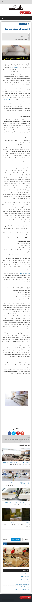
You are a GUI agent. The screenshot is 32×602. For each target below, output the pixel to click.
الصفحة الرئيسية (15, 539)
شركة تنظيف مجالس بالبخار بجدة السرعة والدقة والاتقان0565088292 (16, 462)
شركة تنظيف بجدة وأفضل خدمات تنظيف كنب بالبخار (20, 522)
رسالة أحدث (26, 539)
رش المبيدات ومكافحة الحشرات (22, 587)
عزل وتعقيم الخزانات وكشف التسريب (21, 589)
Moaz (28, 437)
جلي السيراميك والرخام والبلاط (22, 584)
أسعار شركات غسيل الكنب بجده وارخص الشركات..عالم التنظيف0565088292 (19, 483)
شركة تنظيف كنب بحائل (14, 67)
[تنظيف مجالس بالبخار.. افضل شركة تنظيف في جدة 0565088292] (16, 494)
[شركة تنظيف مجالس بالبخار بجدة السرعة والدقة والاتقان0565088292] (16, 454)
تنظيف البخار (22, 23)
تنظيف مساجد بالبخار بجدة (23, 581)
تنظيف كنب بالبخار (25, 579)
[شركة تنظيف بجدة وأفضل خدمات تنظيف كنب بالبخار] (16, 514)
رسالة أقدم (5, 539)
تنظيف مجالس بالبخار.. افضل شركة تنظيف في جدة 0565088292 (17, 502)
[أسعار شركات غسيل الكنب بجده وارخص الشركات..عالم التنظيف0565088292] (16, 474)
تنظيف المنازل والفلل (24, 576)
